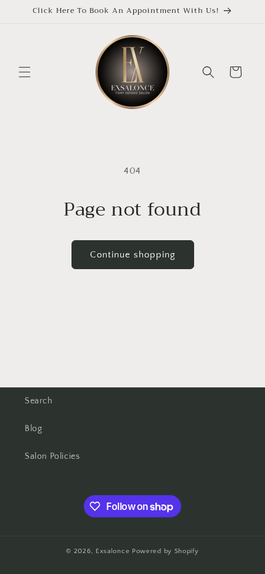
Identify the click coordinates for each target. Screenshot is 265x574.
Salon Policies (52, 456)
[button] (24, 72)
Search (39, 401)
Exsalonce (114, 551)
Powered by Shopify (165, 551)
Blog (33, 429)
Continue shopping (133, 254)
